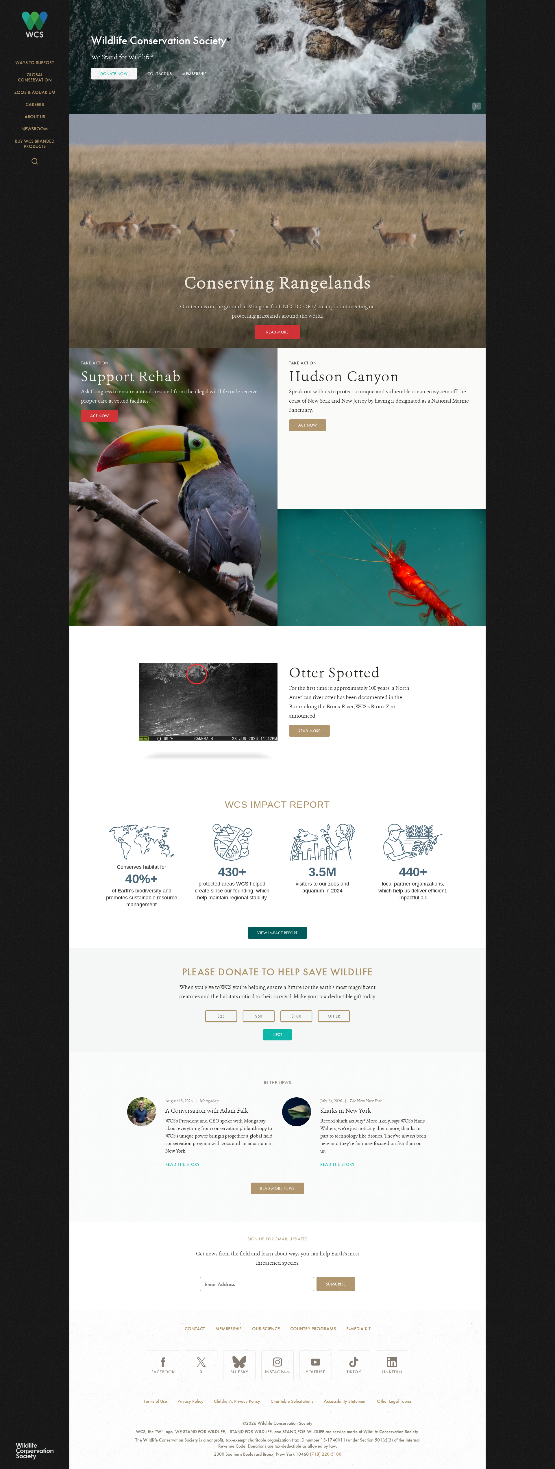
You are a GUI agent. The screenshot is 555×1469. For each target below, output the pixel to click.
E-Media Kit (358, 1329)
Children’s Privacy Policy (237, 1401)
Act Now (99, 415)
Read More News (277, 1188)
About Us (35, 117)
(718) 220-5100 (325, 1454)
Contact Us (159, 73)
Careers (35, 104)
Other (339, 1016)
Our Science (266, 1329)
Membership (194, 73)
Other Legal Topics (394, 1401)
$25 (221, 1016)
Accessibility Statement (345, 1401)
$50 (258, 1016)
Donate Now (114, 73)
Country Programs (313, 1329)
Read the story (182, 1164)
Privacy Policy (190, 1401)
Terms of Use (155, 1401)
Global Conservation (35, 77)
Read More (277, 332)
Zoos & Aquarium (35, 92)
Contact (195, 1329)
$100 (296, 1016)
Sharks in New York (345, 1111)
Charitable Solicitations (292, 1401)
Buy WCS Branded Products (34, 143)
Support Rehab (131, 376)
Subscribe (336, 1284)
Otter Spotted (334, 673)
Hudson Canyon (344, 376)
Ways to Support (34, 63)
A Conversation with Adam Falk (206, 1111)
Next (277, 1034)
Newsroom (34, 129)
